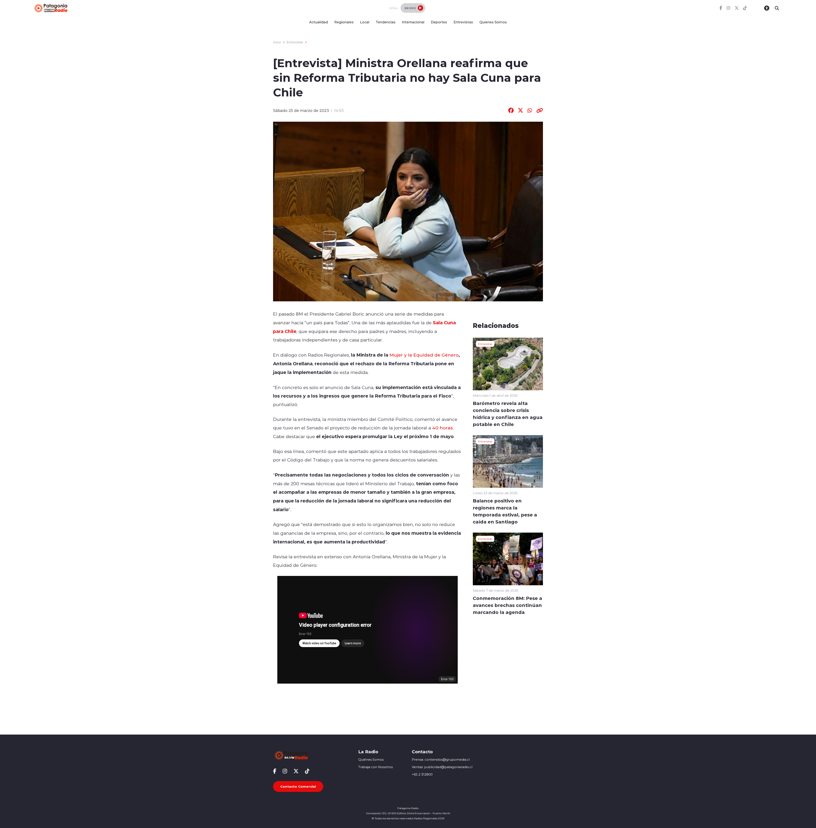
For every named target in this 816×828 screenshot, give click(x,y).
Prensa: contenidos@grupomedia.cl (441, 759)
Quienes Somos (493, 22)
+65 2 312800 (422, 774)
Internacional (413, 22)
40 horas (442, 428)
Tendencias (385, 22)
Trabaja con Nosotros (375, 767)
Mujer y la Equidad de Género (423, 355)
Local (364, 22)
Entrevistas (463, 22)
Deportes (439, 22)
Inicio (277, 42)
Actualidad (318, 22)
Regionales (344, 22)
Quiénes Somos (371, 759)
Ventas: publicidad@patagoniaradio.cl (442, 767)
